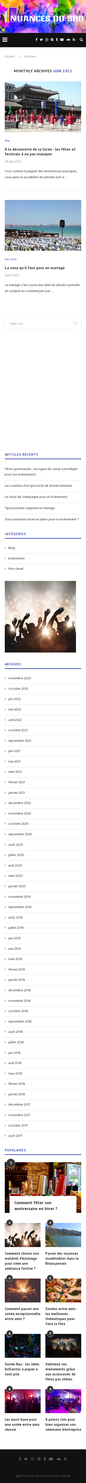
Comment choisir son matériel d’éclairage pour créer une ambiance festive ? (22, 1261)
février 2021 (16, 782)
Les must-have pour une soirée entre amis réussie (22, 1424)
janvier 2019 (16, 980)
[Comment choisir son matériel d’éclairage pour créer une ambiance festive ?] (23, 1235)
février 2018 (16, 1084)
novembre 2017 (19, 1115)
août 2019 (15, 917)
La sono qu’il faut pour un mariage (35, 267)
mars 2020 (15, 876)
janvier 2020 (17, 886)
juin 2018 (14, 1053)
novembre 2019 (19, 897)
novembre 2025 (19, 678)
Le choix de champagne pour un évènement (36, 497)
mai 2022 (14, 709)
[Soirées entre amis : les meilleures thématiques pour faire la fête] (63, 1290)
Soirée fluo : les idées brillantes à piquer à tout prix (22, 1369)
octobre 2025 (18, 689)
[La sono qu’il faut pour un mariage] (43, 225)
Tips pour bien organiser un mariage (30, 508)
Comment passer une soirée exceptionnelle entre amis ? (22, 1313)
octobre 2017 (17, 1125)
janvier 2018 (16, 1094)
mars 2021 (15, 772)
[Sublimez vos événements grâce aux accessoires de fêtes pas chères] (63, 1346)
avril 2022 (15, 720)
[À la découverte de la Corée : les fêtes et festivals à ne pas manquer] (43, 106)
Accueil (10, 56)
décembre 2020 (19, 803)
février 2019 (16, 969)
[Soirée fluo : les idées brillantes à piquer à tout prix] (23, 1346)
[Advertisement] (43, 394)
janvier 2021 (16, 793)
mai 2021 (14, 761)
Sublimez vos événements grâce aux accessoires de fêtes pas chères (60, 1371)
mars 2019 (15, 959)
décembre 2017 (19, 1104)
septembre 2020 (20, 834)
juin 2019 (14, 938)
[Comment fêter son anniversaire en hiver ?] (43, 1187)
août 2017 (15, 1136)
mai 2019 (14, 949)
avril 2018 (15, 1063)
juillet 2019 (16, 928)
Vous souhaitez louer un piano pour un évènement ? (42, 519)
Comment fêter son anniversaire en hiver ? (35, 1205)
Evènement (16, 558)
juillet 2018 (16, 1042)
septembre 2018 (20, 1021)
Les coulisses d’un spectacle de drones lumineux (38, 486)
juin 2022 (14, 699)
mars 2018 (15, 1073)
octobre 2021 (18, 730)
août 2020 (15, 845)
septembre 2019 (20, 907)
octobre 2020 (18, 824)
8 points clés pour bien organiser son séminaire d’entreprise (63, 1424)
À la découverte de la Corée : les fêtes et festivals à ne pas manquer (40, 151)
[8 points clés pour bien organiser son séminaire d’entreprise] (63, 1401)
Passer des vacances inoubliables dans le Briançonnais (62, 1258)
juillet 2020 (16, 855)
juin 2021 (14, 751)
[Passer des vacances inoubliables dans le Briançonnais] (63, 1235)
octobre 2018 (18, 1011)
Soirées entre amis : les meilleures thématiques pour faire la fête (61, 1316)
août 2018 (15, 1032)
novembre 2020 (19, 813)
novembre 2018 (19, 1001)
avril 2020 (15, 865)
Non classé (10, 259)
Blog (7, 140)
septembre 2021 (19, 741)
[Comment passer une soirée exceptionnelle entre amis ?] (23, 1290)
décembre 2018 (19, 990)
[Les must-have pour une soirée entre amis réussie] (23, 1401)
